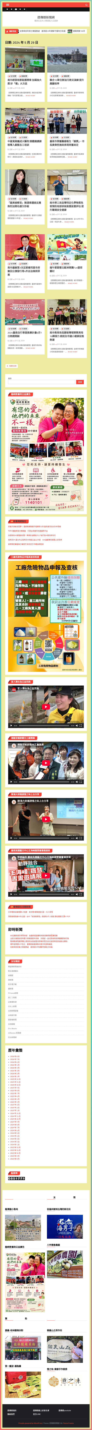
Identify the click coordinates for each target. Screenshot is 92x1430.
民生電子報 (12, 984)
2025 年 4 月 (15, 1102)
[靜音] (77, 725)
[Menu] (7, 4)
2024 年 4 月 (15, 1136)
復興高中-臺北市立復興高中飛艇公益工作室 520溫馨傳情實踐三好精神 (35, 540)
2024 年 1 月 (15, 1145)
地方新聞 (13, 76)
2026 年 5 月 (15, 1065)
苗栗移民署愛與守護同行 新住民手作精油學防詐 (26, 544)
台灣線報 (11, 1024)
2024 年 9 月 (15, 1122)
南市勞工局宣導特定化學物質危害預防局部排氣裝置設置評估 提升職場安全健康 (67, 206)
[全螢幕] (81, 725)
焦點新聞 (24, 76)
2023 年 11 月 (15, 1150)
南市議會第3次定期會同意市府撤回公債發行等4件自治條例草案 (24, 271)
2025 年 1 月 (15, 1110)
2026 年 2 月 (15, 1073)
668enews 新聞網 (14, 1033)
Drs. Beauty (12, 1028)
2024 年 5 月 (15, 1133)
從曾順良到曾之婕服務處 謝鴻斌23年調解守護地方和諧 (31, 947)
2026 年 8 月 (15, 1056)
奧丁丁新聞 (12, 997)
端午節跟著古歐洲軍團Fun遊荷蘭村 (66, 269)
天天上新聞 (12, 1006)
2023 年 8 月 (15, 1159)
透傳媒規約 (11, 1410)
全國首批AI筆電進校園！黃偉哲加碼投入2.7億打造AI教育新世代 (32, 535)
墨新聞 (10, 980)
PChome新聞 (13, 993)
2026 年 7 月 (15, 1059)
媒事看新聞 (12, 1020)
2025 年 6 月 (15, 1096)
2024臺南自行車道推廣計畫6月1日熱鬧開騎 (25, 334)
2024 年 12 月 (15, 1113)
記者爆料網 (12, 1002)
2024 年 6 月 (15, 1130)
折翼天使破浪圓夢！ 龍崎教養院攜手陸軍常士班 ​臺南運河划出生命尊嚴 (34, 526)
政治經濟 (24, 264)
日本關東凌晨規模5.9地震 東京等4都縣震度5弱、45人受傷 (30, 912)
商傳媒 (10, 975)
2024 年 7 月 (15, 1127)
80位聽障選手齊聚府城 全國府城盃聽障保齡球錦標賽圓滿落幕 (34, 935)
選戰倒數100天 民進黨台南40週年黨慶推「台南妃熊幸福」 (38, 31)
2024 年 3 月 (15, 1139)
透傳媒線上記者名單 (41, 1410)
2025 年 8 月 (15, 1090)
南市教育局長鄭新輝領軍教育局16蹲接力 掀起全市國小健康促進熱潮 (67, 336)
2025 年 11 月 (15, 1082)
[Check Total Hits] (16, 1178)
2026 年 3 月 (15, 1071)
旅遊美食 (66, 264)
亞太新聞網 (12, 1037)
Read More (30, 95)
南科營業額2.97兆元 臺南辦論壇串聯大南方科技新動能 (31, 944)
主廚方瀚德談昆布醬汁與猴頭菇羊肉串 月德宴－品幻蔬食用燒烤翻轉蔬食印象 (39, 938)
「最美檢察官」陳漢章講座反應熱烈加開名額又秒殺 (24, 205)
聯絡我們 (11, 1414)
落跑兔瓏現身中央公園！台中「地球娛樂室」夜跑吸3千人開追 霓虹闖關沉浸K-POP (39, 916)
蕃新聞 (10, 989)
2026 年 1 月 (15, 1076)
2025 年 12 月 (15, 1079)
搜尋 (10, 378)
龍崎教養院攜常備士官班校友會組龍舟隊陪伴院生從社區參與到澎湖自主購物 (38, 941)
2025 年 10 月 (15, 1085)
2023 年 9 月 (15, 1156)
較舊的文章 (13, 366)
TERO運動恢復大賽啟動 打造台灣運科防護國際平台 (28, 531)
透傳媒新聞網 (46, 17)
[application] (46, 707)
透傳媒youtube (65, 1410)
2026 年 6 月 (15, 1062)
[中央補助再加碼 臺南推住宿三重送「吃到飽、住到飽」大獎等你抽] (66, 31)
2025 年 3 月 (15, 1105)
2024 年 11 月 (15, 1116)
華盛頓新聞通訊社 (15, 967)
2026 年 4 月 (15, 1068)
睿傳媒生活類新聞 (22, 907)
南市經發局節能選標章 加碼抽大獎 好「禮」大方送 (25, 82)
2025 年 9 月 (15, 1088)
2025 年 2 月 (15, 1108)
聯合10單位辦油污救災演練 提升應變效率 (67, 82)
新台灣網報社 (13, 971)
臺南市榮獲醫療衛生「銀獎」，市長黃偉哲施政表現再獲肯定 (67, 143)
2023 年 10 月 (15, 1153)
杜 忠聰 (10, 88)
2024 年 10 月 (15, 1119)
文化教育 (24, 137)
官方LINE (37, 1414)
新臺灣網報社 (19, 521)
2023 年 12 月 (15, 1147)
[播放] (11, 725)
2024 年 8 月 (15, 1125)
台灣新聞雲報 (13, 1011)
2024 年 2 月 (15, 1142)
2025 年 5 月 (15, 1099)
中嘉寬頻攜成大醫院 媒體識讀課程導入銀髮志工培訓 (25, 143)
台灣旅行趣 (12, 1015)
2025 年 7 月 (15, 1093)
